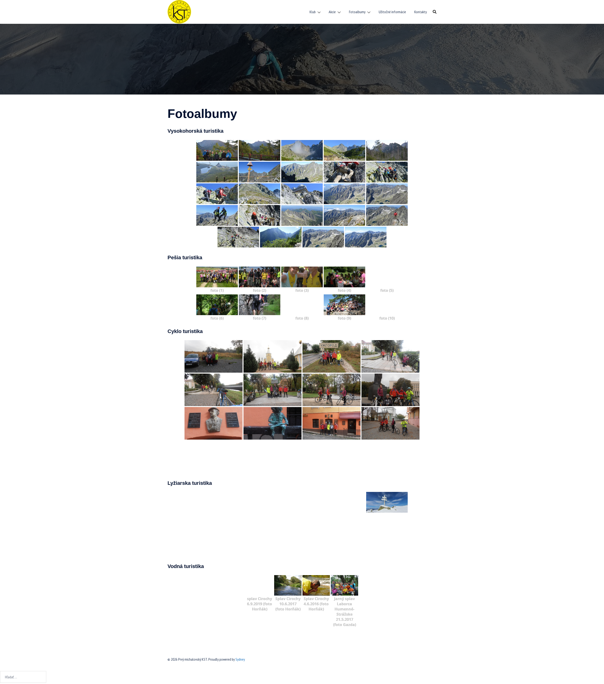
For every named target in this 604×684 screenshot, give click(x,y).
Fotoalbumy (357, 11)
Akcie (332, 11)
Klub (313, 11)
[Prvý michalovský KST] (179, 11)
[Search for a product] (434, 12)
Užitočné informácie (392, 11)
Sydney (240, 659)
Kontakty (420, 11)
